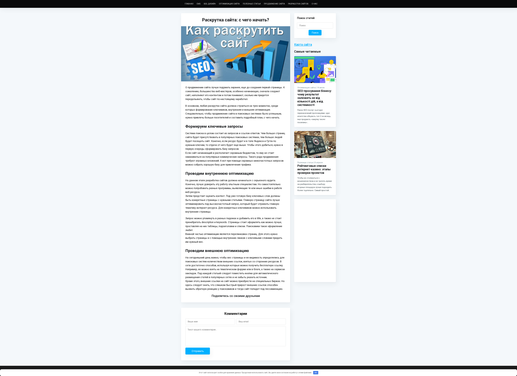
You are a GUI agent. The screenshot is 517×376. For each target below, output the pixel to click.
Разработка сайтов (298, 4)
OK (316, 373)
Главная (189, 4)
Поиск (315, 32)
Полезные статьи (252, 4)
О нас (314, 4)
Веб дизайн (210, 4)
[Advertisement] (315, 240)
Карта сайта (303, 44)
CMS (199, 4)
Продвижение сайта (274, 4)
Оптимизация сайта (229, 4)
